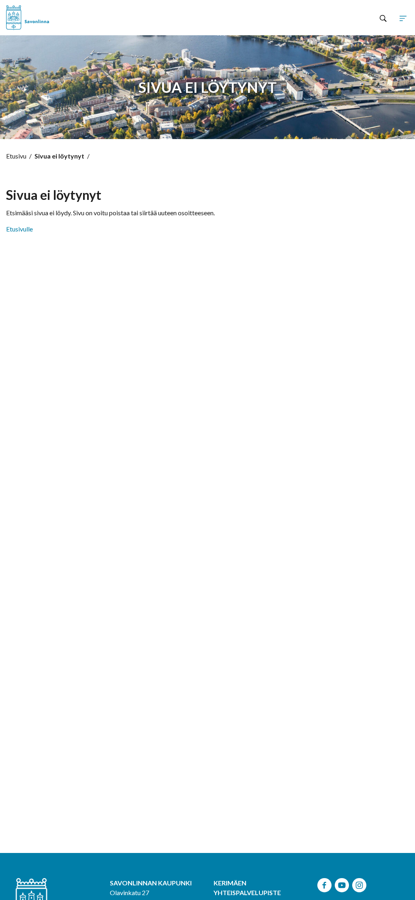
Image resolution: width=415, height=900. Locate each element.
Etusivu (16, 156)
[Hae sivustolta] (383, 18)
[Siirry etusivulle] (39, 17)
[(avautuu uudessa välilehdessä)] (324, 884)
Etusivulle (19, 229)
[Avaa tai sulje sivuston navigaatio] (403, 18)
